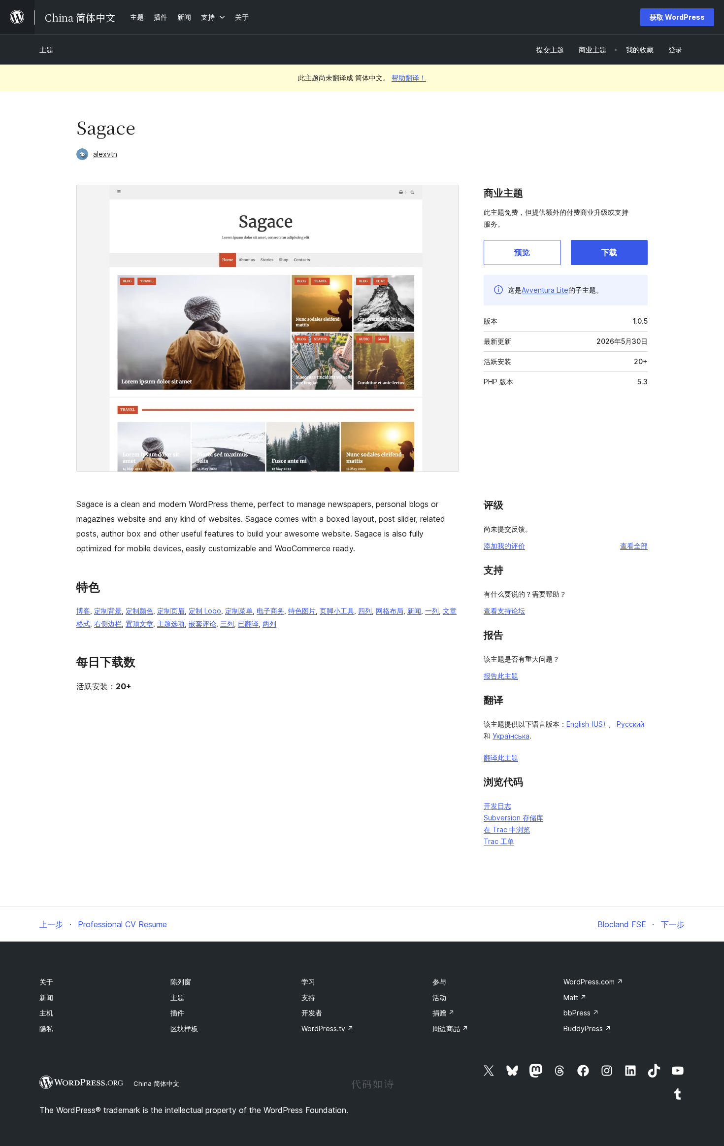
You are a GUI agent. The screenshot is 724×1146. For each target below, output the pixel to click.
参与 (439, 981)
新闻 (414, 611)
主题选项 (171, 623)
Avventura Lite (545, 290)
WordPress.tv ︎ (327, 1028)
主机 (46, 1013)
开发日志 (497, 806)
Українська (511, 736)
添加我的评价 (504, 545)
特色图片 (302, 611)
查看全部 (634, 545)
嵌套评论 (202, 623)
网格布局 (389, 611)
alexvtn (105, 154)
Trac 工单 (499, 841)
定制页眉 (171, 611)
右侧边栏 (108, 623)
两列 (269, 623)
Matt (575, 997)
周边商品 (450, 1028)
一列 (432, 611)
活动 (439, 997)
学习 (308, 981)
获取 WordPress (677, 17)
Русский (630, 724)
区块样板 (184, 1028)
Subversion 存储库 (513, 817)
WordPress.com (593, 981)
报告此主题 (501, 676)
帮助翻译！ (409, 77)
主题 (46, 49)
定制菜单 (239, 611)
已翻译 (248, 623)
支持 (308, 997)
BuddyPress (587, 1028)
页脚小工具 (337, 611)
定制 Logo (205, 611)
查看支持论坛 (504, 611)
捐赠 (443, 1013)
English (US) (586, 724)
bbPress (581, 1013)
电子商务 (270, 611)
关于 (46, 981)
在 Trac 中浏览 (507, 829)
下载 (609, 252)
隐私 (46, 1028)
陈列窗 (180, 981)
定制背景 (108, 611)
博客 (83, 611)
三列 (227, 623)
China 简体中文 (156, 1083)
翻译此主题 (501, 757)
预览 (522, 252)
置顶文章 (139, 623)
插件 (177, 1013)
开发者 (311, 1013)
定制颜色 (139, 611)
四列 (365, 611)
